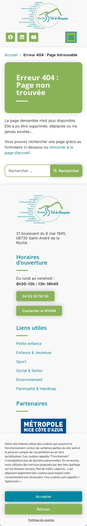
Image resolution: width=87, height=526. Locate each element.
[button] (71, 37)
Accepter (44, 496)
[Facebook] (10, 37)
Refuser (43, 509)
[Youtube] (33, 37)
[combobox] (27, 170)
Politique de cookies (41, 520)
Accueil (11, 55)
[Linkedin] (22, 37)
